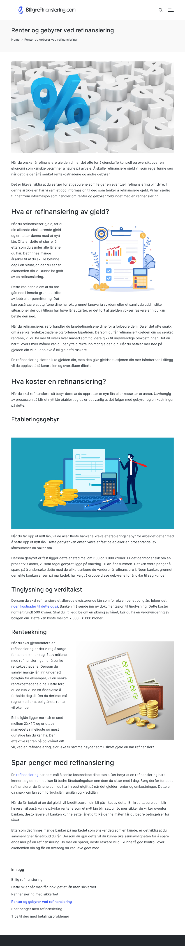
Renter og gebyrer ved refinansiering (41, 901)
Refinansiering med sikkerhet (34, 894)
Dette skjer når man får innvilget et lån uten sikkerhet (53, 887)
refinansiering (27, 775)
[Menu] (171, 10)
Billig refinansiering (26, 879)
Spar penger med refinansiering (36, 909)
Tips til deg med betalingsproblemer (40, 916)
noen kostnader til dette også (34, 606)
